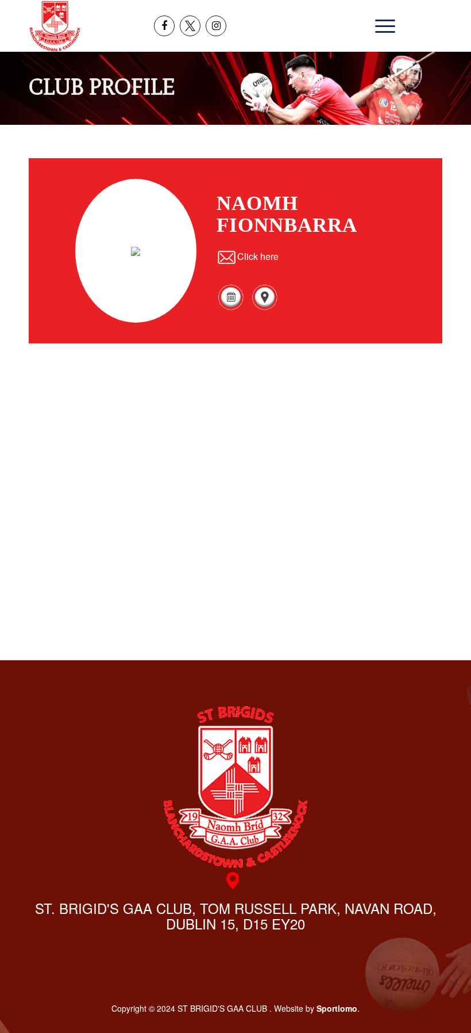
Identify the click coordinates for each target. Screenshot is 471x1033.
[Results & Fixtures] (231, 307)
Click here (258, 256)
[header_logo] (55, 26)
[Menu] (382, 26)
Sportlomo (336, 1008)
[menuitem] (382, 26)
